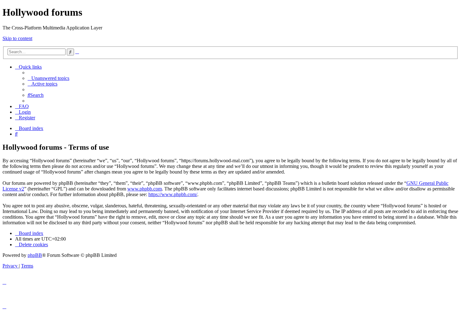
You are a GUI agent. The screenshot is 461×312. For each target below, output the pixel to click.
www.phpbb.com (144, 188)
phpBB (35, 255)
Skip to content (17, 38)
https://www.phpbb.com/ (172, 194)
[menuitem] (48, 78)
